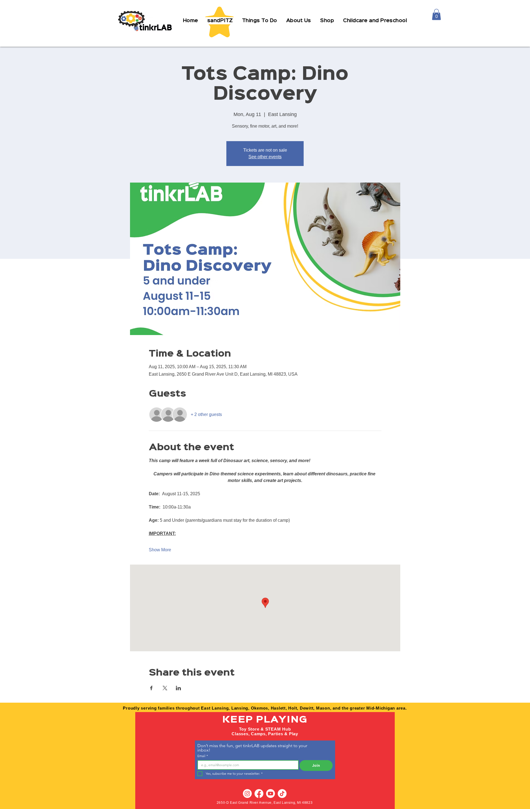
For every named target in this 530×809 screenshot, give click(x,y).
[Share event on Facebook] (151, 688)
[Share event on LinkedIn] (178, 688)
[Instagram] (247, 793)
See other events (265, 156)
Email (202, 756)
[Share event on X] (165, 688)
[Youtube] (270, 793)
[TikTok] (282, 793)
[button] (259, 20)
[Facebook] (259, 793)
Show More (160, 549)
